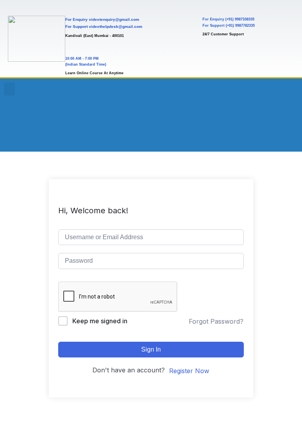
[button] (9, 88)
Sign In (151, 349)
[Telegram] (243, 136)
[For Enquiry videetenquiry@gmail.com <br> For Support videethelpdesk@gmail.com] (72, 7)
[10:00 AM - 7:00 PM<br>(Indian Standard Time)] (72, 46)
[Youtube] (243, 92)
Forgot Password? (216, 321)
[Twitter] (243, 114)
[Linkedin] (264, 114)
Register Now (189, 371)
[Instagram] (285, 92)
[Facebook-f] (264, 92)
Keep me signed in (99, 321)
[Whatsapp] (285, 114)
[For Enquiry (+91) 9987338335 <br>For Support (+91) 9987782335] (209, 7)
